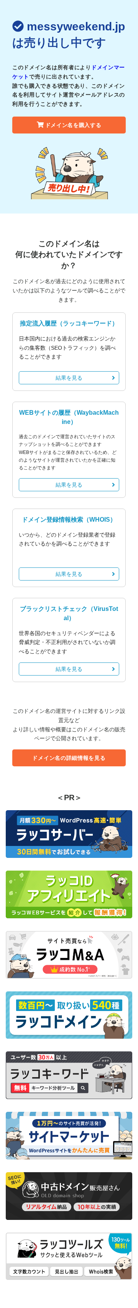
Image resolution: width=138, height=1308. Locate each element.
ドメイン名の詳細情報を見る (68, 758)
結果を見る (69, 378)
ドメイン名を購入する (73, 125)
